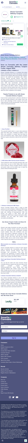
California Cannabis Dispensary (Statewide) (10, 42)
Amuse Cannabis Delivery (9, 44)
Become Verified (5, 369)
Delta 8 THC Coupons (6, 356)
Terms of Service (5, 387)
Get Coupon (20, 44)
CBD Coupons (4, 349)
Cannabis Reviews (5, 352)
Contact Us (3, 381)
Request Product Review (7, 371)
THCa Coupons (4, 358)
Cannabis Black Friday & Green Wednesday (11, 362)
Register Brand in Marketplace (8, 372)
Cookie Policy (4, 383)
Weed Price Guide (5, 360)
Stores (6, 57)
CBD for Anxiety (4, 354)
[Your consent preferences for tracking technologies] (25, 440)
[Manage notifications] (2, 440)
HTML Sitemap (4, 389)
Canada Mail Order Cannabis (8, 350)
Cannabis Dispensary (14, 57)
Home (2, 57)
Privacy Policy (4, 385)
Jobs (2, 391)
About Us (3, 379)
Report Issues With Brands (7, 393)
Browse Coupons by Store (7, 347)
